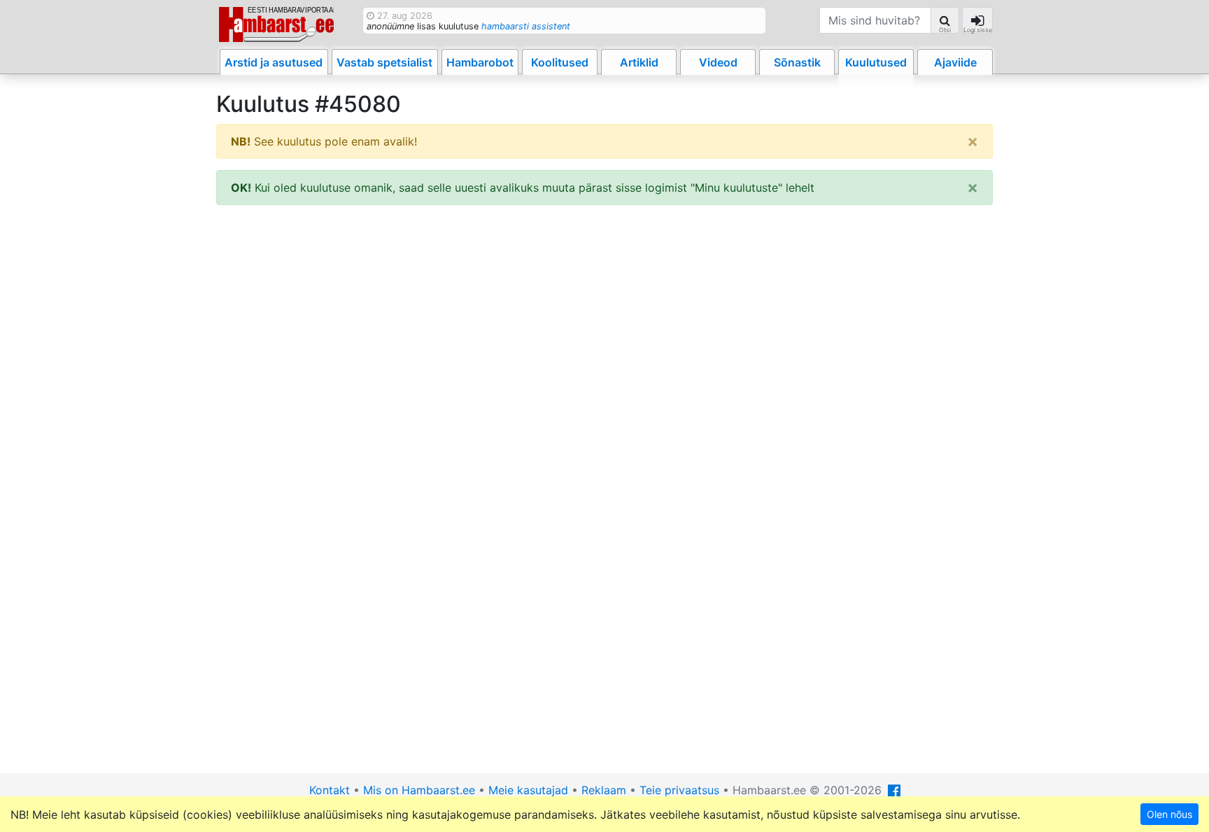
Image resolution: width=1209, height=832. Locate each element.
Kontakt (329, 790)
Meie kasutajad (528, 790)
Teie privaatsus (679, 790)
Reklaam (603, 790)
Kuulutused (876, 62)
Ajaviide (955, 62)
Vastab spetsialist (384, 62)
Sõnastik (797, 62)
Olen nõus (1169, 814)
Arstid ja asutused (274, 62)
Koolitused (559, 62)
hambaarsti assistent (525, 26)
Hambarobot (480, 62)
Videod (718, 62)
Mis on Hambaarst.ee (419, 790)
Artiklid (639, 62)
